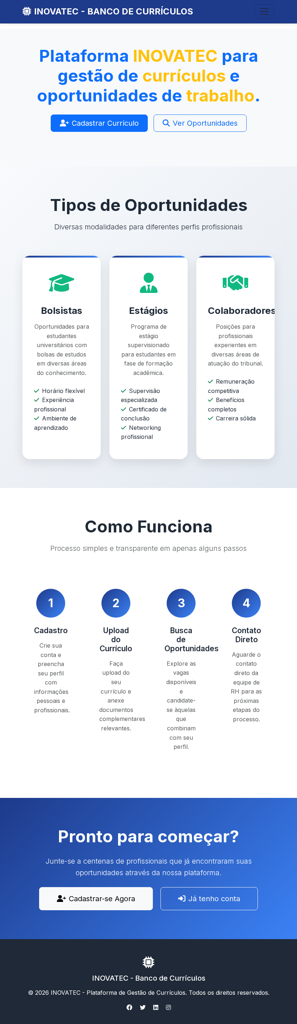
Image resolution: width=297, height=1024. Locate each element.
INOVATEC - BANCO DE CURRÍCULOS (113, 11)
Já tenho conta (214, 898)
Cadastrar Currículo (105, 123)
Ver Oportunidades (205, 123)
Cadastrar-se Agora (102, 898)
